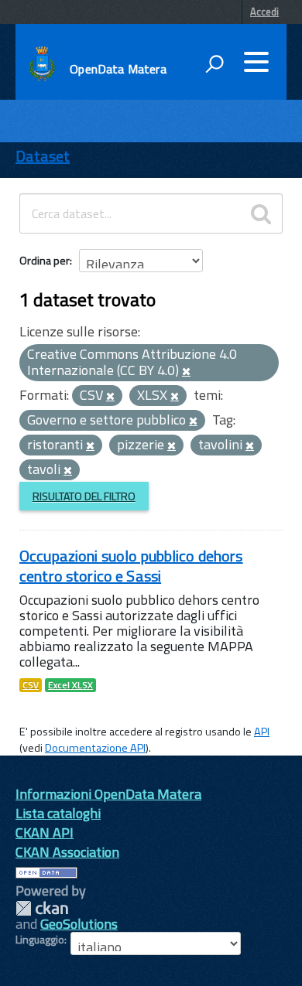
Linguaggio (39, 939)
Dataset (42, 156)
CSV (30, 685)
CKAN (41, 908)
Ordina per (44, 260)
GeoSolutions (79, 923)
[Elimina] (186, 372)
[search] (261, 213)
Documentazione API (95, 747)
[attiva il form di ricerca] (214, 63)
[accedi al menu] (256, 61)
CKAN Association (67, 851)
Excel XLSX (70, 685)
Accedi (264, 11)
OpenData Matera (118, 69)
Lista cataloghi (58, 813)
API (261, 731)
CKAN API (44, 832)
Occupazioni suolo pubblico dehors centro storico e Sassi (131, 566)
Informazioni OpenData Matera (108, 793)
